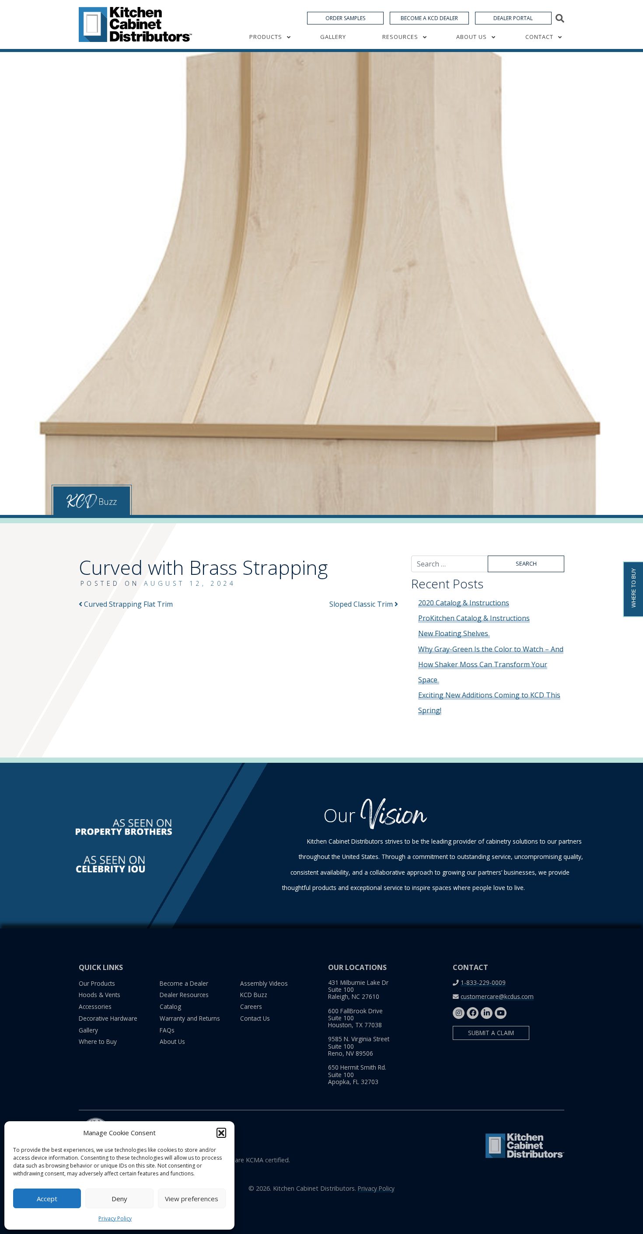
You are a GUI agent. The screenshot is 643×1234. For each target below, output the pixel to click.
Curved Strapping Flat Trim (127, 604)
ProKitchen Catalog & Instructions (474, 618)
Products (265, 37)
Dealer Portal (513, 18)
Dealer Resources (184, 995)
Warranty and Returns (190, 1018)
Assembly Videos (264, 983)
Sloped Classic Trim (362, 604)
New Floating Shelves (454, 633)
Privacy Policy (115, 1218)
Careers (251, 1006)
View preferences (191, 1198)
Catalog (170, 1006)
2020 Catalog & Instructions (463, 603)
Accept (47, 1198)
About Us (471, 37)
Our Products (97, 983)
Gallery (333, 37)
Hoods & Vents (99, 995)
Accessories (95, 1006)
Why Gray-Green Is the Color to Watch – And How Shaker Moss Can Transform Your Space (490, 664)
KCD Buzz (253, 995)
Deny (119, 1198)
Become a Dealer (184, 983)
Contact (539, 37)
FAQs (167, 1030)
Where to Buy (98, 1041)
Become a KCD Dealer (429, 18)
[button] (221, 1132)
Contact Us (255, 1018)
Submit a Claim (491, 1033)
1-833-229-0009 (483, 982)
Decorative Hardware (108, 1018)
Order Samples (345, 18)
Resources (400, 37)
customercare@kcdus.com (497, 996)
